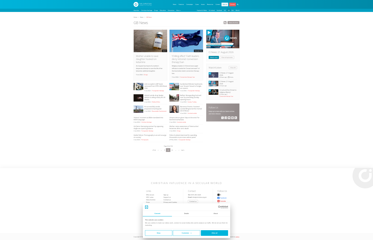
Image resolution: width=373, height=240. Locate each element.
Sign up (225, 4)
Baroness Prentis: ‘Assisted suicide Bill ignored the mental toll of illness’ (191, 108)
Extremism (171, 10)
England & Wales (202, 10)
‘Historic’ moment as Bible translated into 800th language (148, 118)
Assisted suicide (192, 113)
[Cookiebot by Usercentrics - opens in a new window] (219, 207)
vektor (237, 237)
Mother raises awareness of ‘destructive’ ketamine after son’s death (184, 127)
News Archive (233, 22)
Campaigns (189, 4)
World (237, 10)
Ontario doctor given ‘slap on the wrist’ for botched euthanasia (184, 118)
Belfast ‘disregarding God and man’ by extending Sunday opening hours (190, 97)
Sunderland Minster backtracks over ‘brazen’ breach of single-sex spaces (191, 86)
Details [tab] (186, 213)
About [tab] (216, 213)
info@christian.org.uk (199, 197)
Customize (185, 233)
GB (229, 10)
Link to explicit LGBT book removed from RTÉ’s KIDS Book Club (155, 86)
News (174, 4)
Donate (232, 4)
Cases (197, 4)
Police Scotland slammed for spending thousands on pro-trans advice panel (183, 136)
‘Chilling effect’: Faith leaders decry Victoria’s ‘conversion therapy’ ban (185, 59)
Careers (218, 4)
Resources (210, 4)
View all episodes (227, 57)
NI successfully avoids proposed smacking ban (153, 107)
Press (148, 202)
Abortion (136, 10)
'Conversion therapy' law (187, 77)
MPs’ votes (149, 197)
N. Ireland (212, 10)
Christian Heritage (146, 10)
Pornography (145, 139)
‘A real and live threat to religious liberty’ (227, 91)
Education (163, 10)
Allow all (214, 233)
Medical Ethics (156, 102)
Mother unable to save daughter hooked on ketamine (147, 59)
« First (154, 150)
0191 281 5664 (196, 195)
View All (233, 67)
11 (172, 150)
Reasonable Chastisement (159, 111)
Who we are (150, 195)
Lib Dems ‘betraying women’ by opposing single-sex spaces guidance (148, 127)
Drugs (156, 10)
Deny (158, 233)
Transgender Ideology (158, 90)
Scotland (219, 10)
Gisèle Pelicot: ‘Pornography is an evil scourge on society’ (150, 136)
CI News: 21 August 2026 (221, 52)
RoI (233, 10)
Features (181, 4)
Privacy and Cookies (170, 202)
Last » (182, 150)
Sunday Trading (192, 102)
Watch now (214, 57)
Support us (167, 197)
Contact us (167, 200)
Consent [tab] (157, 213)
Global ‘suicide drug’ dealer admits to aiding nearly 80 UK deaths (154, 97)
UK (225, 10)
